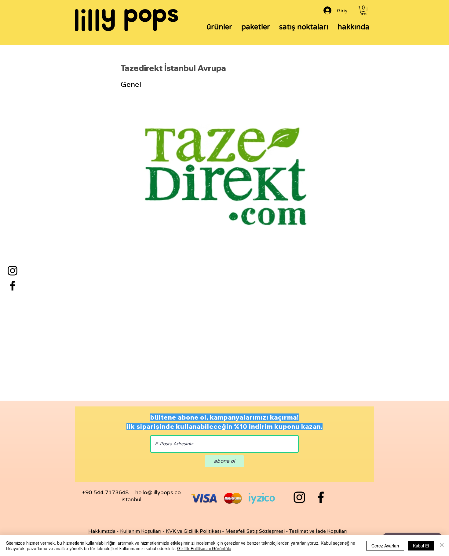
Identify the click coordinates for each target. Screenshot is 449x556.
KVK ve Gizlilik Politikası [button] (193, 531)
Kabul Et (421, 546)
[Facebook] (12, 285)
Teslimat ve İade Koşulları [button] (318, 531)
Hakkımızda (101, 531)
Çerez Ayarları (385, 546)
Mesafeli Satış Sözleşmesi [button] (255, 531)
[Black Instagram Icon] (299, 497)
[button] (363, 10)
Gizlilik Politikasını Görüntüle (204, 548)
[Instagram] (12, 270)
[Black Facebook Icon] (320, 497)
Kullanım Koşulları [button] (140, 531)
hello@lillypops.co (158, 492)
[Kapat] (441, 545)
